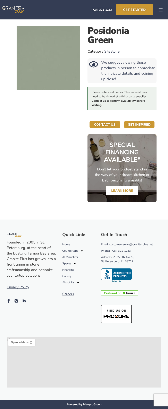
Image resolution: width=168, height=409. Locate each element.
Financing (68, 270)
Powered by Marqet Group (84, 404)
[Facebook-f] (8, 301)
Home (66, 244)
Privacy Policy (18, 287)
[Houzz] (24, 301)
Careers (68, 294)
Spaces (66, 263)
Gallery (66, 276)
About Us (68, 282)
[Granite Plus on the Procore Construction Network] (116, 322)
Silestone (112, 51)
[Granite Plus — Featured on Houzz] (119, 294)
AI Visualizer (70, 257)
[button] (160, 9)
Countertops (70, 251)
